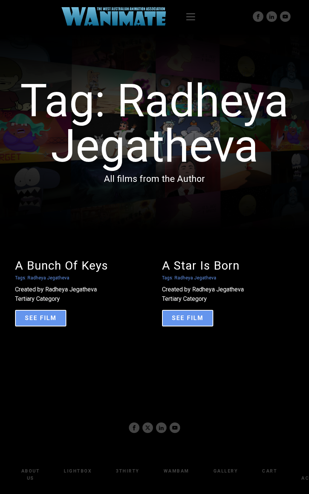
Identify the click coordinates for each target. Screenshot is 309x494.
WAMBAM (176, 471)
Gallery (225, 471)
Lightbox (78, 471)
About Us (30, 474)
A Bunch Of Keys (61, 265)
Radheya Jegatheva (48, 278)
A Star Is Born (201, 265)
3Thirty (127, 471)
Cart (269, 471)
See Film (41, 318)
